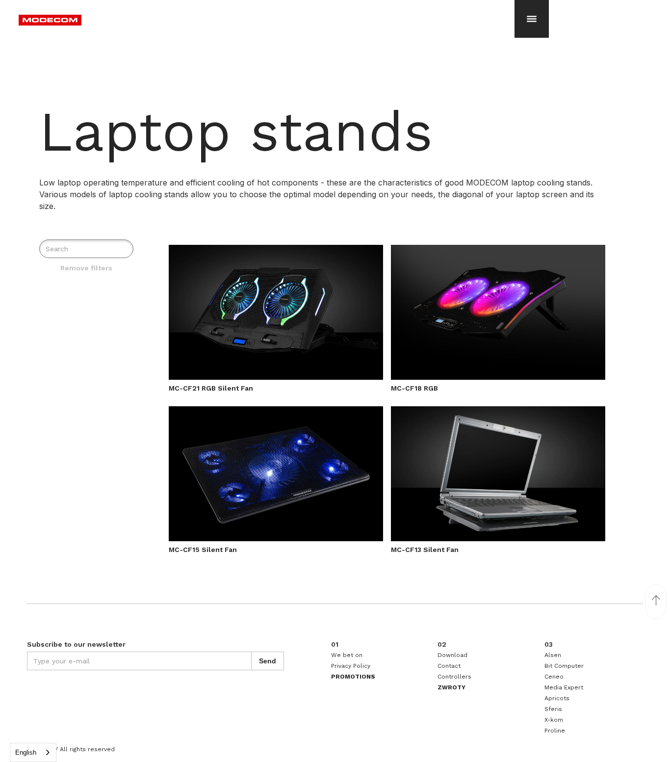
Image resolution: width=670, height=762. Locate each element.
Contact (449, 665)
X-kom (553, 719)
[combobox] (33, 752)
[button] (532, 17)
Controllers (454, 676)
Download (452, 655)
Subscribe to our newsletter (76, 644)
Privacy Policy (350, 665)
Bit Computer (564, 665)
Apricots (556, 698)
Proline (554, 730)
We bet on (346, 655)
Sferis (553, 709)
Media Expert (563, 687)
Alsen (552, 655)
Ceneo (554, 676)
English (25, 752)
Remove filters (86, 268)
